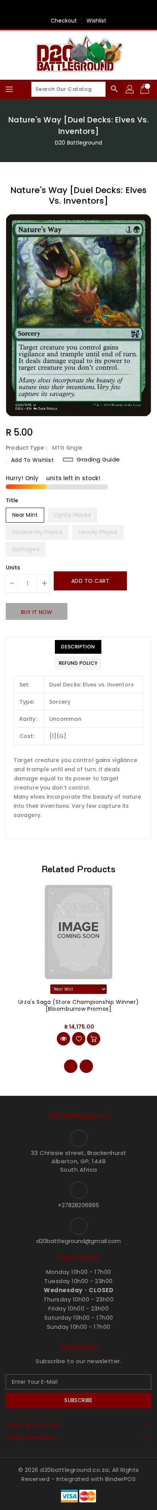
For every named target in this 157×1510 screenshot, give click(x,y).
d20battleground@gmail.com (78, 1241)
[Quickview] (63, 1038)
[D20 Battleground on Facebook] (78, 8)
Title (12, 500)
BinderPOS (120, 1479)
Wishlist (97, 20)
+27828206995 (78, 1205)
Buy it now (36, 612)
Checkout (64, 20)
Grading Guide (98, 459)
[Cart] (145, 89)
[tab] (78, 647)
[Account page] (130, 89)
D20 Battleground (78, 142)
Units (13, 567)
